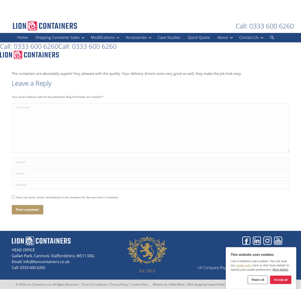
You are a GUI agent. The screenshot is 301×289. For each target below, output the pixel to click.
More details (280, 269)
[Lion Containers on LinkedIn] (257, 241)
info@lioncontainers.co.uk (46, 261)
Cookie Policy (139, 284)
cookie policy (244, 265)
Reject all (258, 279)
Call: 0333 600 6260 (265, 26)
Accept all (280, 279)
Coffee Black (176, 284)
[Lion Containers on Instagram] (267, 241)
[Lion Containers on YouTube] (278, 241)
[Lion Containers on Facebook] (246, 241)
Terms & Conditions (94, 284)
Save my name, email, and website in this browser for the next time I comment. (67, 197)
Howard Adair (216, 284)
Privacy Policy (119, 284)
